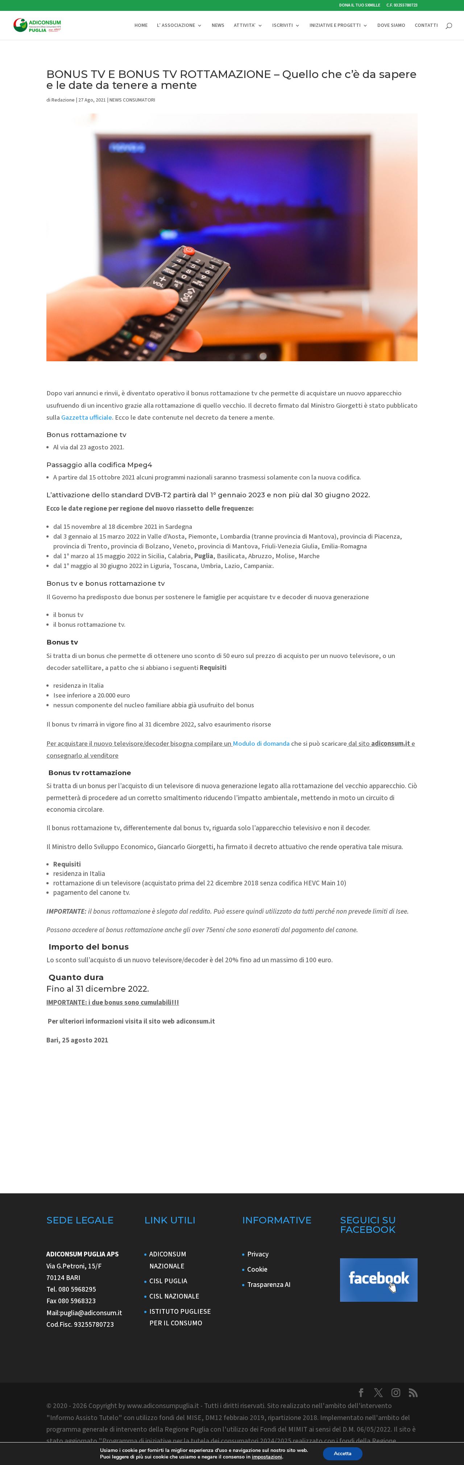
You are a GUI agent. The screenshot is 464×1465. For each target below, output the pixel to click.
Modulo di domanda (261, 743)
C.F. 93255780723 (402, 5)
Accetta (343, 1453)
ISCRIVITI (282, 26)
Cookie (257, 1270)
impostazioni (267, 1457)
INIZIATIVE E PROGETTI (335, 26)
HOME (141, 26)
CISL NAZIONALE (174, 1296)
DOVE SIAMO (391, 26)
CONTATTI (426, 26)
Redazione (63, 100)
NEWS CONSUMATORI (132, 100)
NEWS (218, 26)
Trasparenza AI (269, 1285)
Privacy (258, 1254)
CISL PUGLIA (168, 1281)
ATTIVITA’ (245, 26)
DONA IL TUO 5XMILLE (359, 5)
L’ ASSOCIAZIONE (176, 26)
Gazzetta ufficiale (86, 417)
